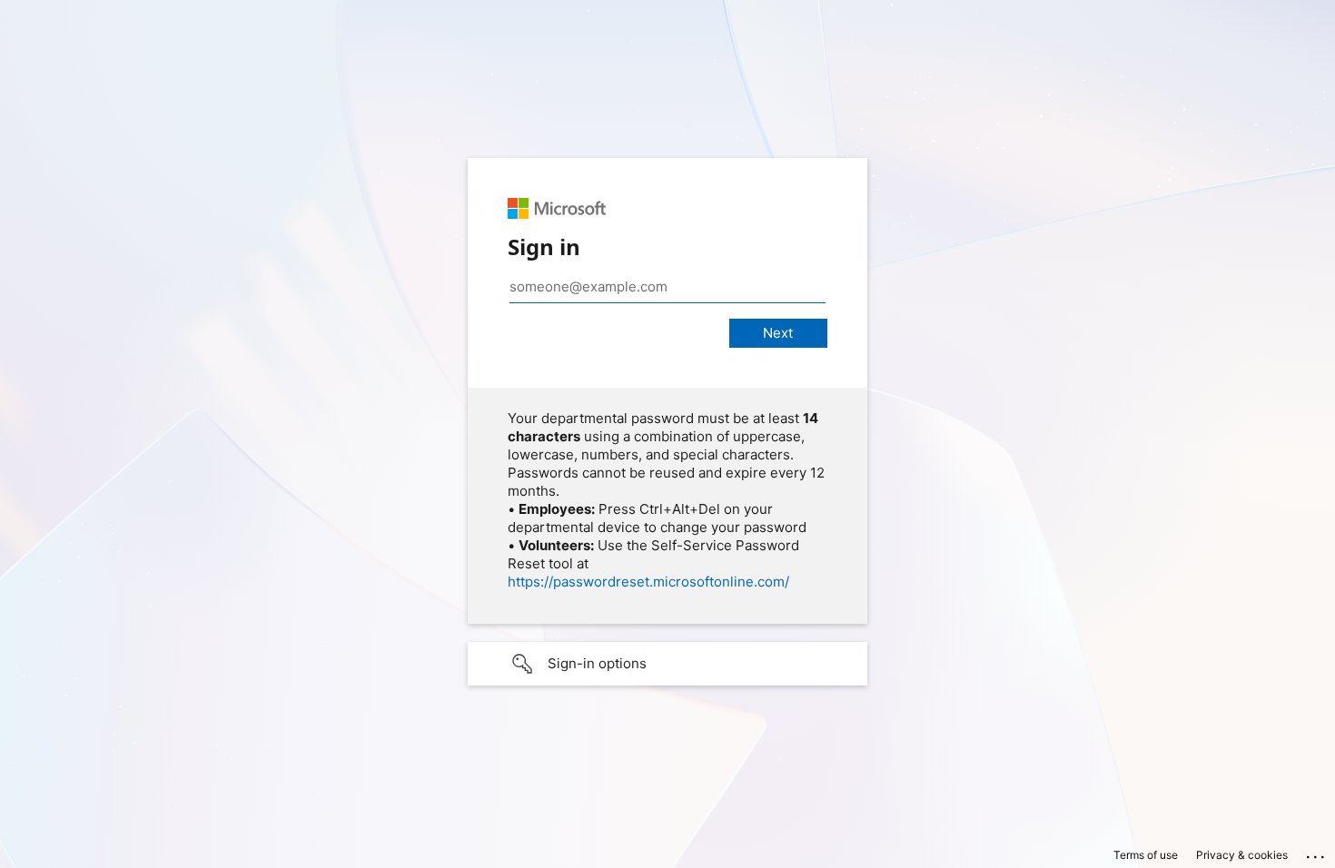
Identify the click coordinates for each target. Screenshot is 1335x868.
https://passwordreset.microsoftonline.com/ (648, 581)
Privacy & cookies (1242, 855)
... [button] (1317, 852)
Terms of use (1145, 855)
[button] (667, 664)
